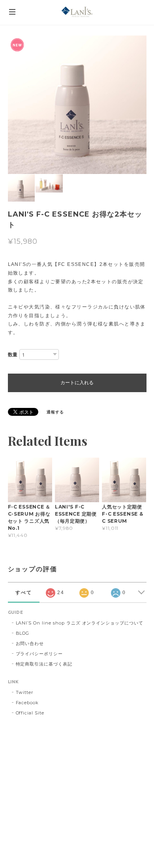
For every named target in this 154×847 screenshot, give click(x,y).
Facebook (27, 702)
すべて (23, 592)
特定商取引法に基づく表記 (44, 664)
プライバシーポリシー (39, 653)
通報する (55, 412)
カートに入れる (77, 382)
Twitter (25, 692)
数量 (13, 354)
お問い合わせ (30, 643)
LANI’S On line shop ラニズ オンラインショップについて (80, 623)
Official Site (30, 713)
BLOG (23, 633)
